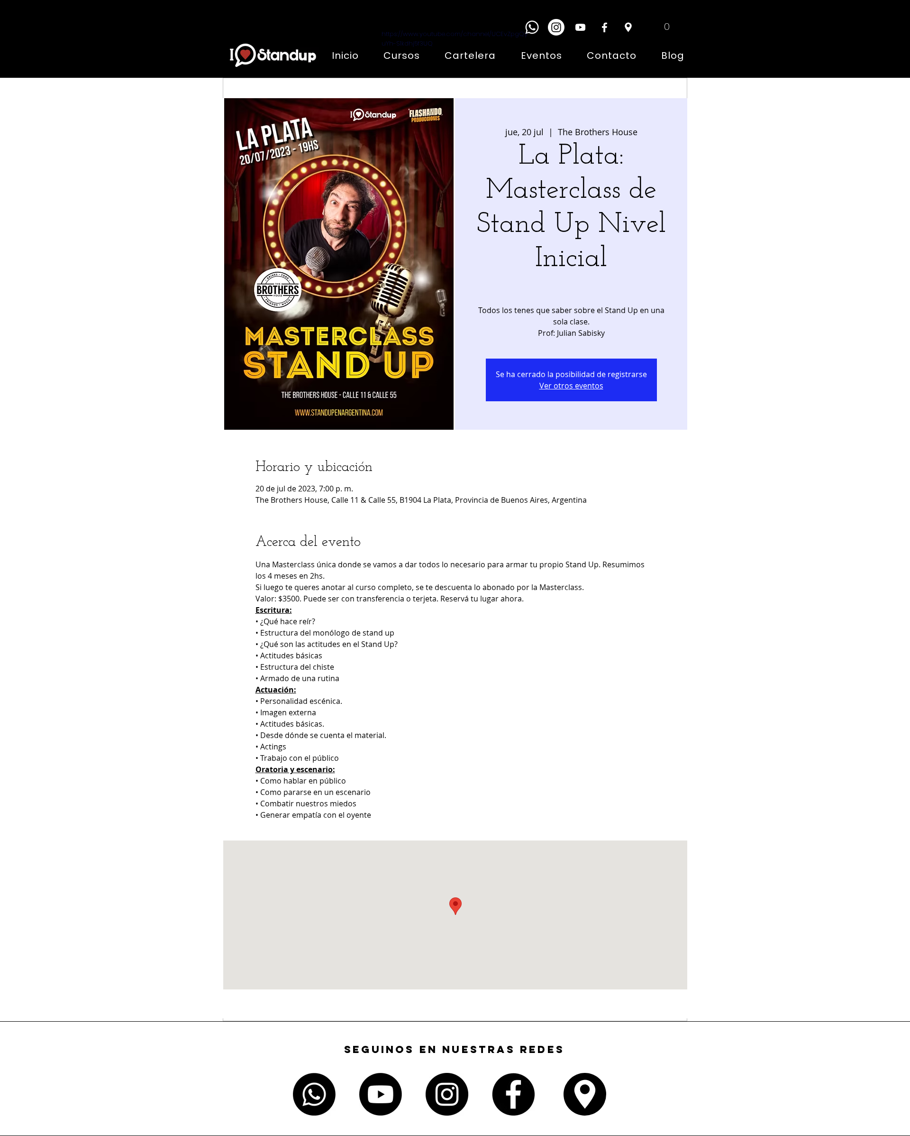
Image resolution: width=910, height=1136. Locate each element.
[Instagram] (556, 27)
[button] (659, 26)
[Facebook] (604, 27)
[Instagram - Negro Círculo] (447, 1094)
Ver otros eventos (571, 385)
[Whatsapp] (532, 27)
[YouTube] (580, 27)
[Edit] (628, 27)
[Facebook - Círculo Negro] (513, 1094)
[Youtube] (380, 1094)
